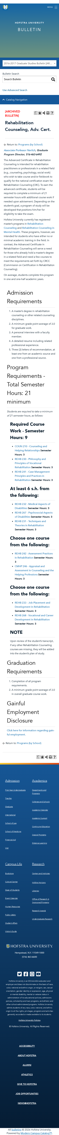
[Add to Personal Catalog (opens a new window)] (40, 113)
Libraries (35, 891)
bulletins (16, 1130)
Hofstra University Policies (29, 1020)
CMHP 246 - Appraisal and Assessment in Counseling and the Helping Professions (34, 570)
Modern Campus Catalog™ (36, 1133)
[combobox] (29, 63)
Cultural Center (11, 881)
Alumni (27, 1065)
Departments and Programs (39, 792)
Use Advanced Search (15, 90)
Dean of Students (12, 890)
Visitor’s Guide (11, 931)
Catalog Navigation (16, 99)
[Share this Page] (44, 113)
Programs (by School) (30, 144)
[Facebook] (26, 975)
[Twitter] (19, 975)
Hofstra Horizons (39, 882)
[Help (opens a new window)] (52, 113)
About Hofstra (27, 1055)
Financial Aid (10, 839)
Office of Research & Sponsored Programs (40, 901)
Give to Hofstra (27, 1084)
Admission (12, 781)
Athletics (27, 1074)
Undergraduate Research (42, 919)
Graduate (9, 806)
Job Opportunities (27, 1093)
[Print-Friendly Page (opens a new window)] (48, 113)
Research (38, 864)
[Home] (5, 7)
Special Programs (39, 835)
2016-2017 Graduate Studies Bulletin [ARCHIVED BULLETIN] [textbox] (30, 63)
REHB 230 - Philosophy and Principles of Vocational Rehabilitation (30, 463)
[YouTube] (38, 975)
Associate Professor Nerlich (19, 150)
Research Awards (39, 910)
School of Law (11, 823)
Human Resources (12, 906)
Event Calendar (11, 898)
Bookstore (9, 873)
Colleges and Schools (41, 801)
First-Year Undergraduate (15, 790)
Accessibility (27, 1046)
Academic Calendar (40, 810)
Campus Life (13, 864)
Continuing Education (41, 826)
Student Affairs (11, 923)
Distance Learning (39, 843)
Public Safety (10, 915)
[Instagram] (32, 975)
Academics (39, 781)
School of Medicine (13, 831)
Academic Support (39, 818)
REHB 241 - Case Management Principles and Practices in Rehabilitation (32, 476)
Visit (6, 848)
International (10, 815)
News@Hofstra (27, 1103)
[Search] (53, 79)
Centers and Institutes (41, 873)
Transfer (8, 798)
